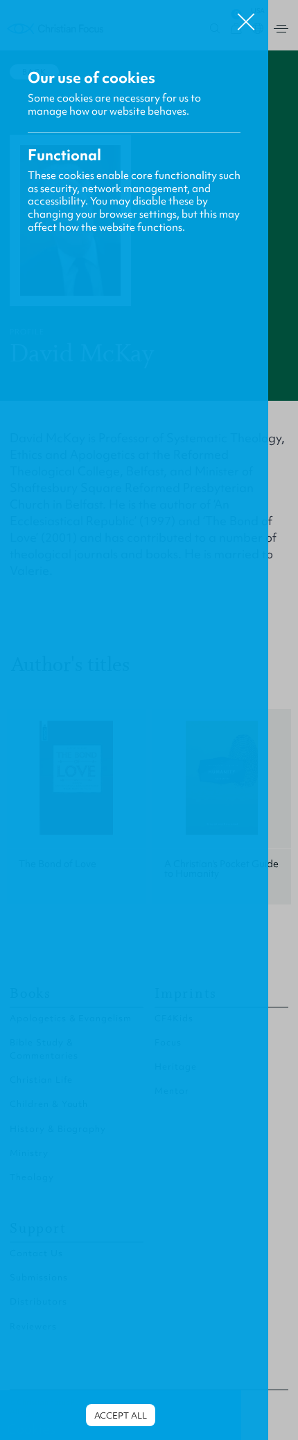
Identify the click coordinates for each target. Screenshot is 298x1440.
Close (246, 17)
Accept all (120, 1415)
